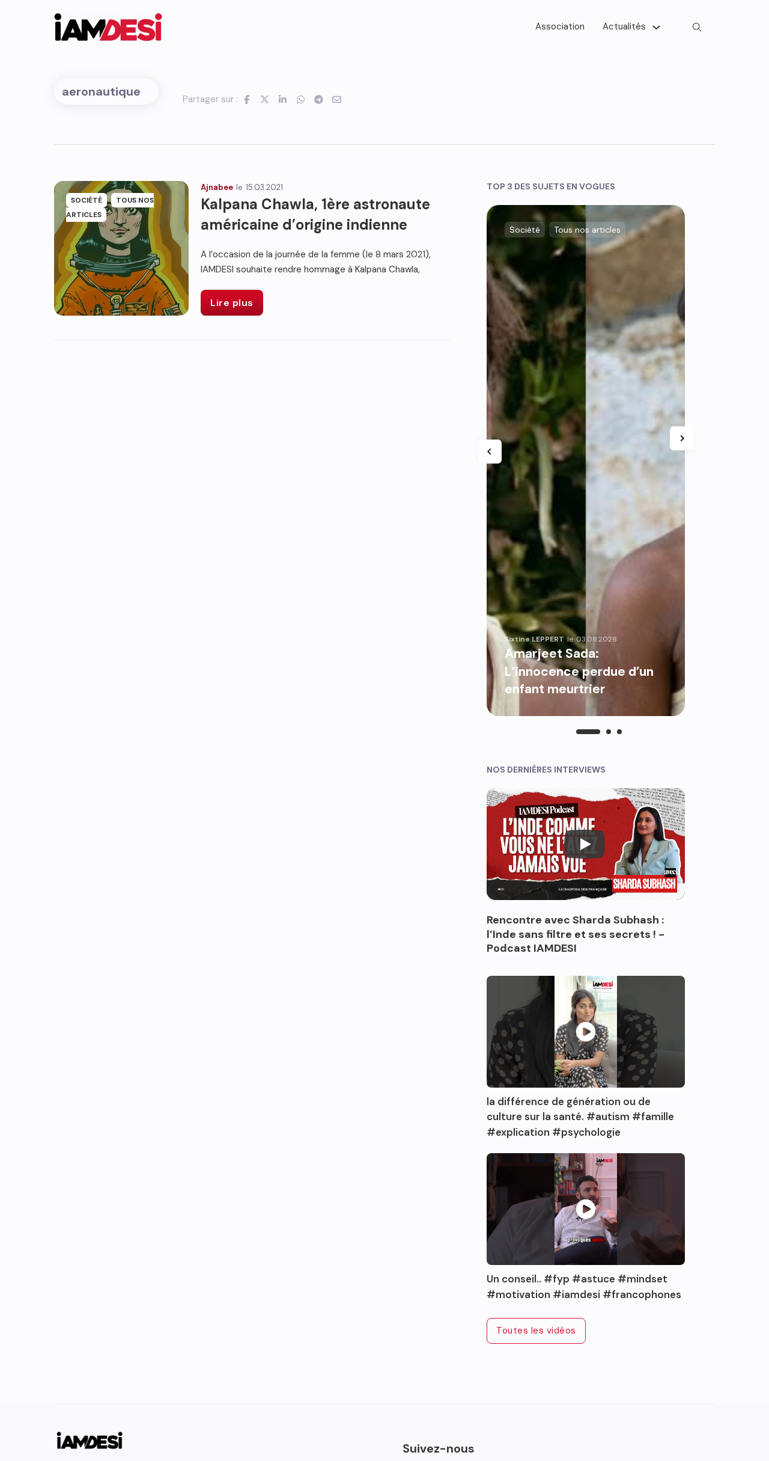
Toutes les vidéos (536, 1331)
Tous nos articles (587, 229)
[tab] (588, 731)
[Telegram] (319, 99)
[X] (265, 99)
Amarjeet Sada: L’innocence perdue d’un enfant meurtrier (579, 671)
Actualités (624, 26)
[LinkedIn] (283, 99)
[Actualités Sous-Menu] (656, 27)
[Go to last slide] (490, 452)
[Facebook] (247, 99)
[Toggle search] (697, 27)
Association (560, 26)
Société (86, 200)
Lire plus (232, 302)
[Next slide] (682, 438)
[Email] (337, 99)
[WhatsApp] (301, 99)
